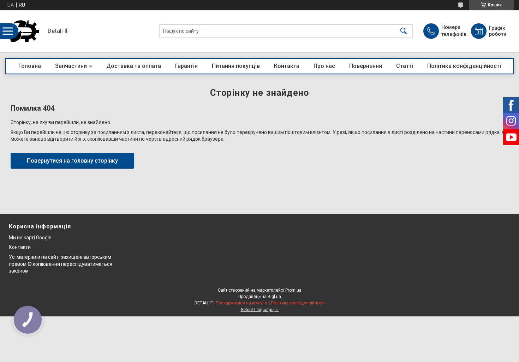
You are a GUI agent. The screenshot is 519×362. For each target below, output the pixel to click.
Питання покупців (236, 66)
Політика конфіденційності (464, 66)
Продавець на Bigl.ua (259, 296)
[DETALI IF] (24, 31)
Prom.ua (293, 290)
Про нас (324, 66)
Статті (404, 66)
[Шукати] (403, 31)
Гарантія (186, 66)
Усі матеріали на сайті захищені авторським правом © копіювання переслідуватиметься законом (60, 264)
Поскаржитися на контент (242, 302)
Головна (29, 66)
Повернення (365, 66)
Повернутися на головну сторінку (72, 160)
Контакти (286, 66)
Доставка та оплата (133, 66)
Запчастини (71, 66)
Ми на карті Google (30, 237)
